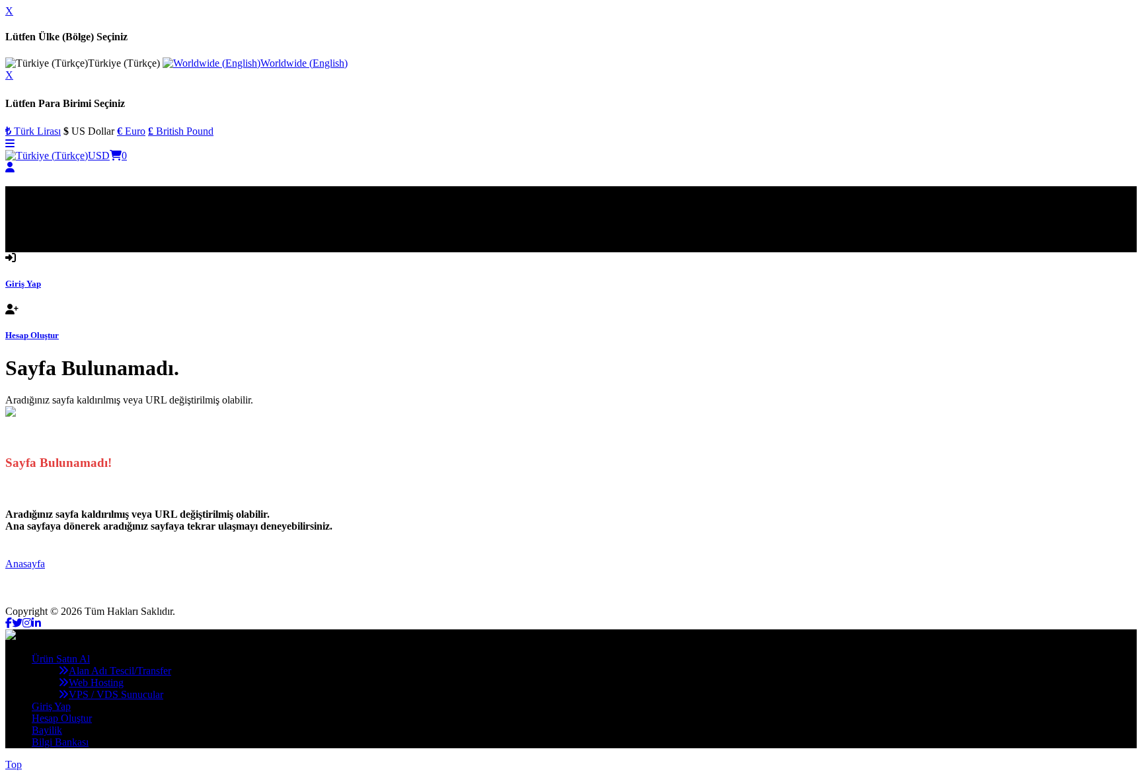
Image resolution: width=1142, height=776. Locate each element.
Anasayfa (25, 563)
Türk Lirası (33, 131)
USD (99, 155)
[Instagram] (27, 623)
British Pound (180, 131)
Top (13, 764)
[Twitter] (17, 623)
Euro (131, 131)
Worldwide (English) (304, 63)
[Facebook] (8, 623)
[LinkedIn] (36, 623)
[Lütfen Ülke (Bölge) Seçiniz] (46, 156)
